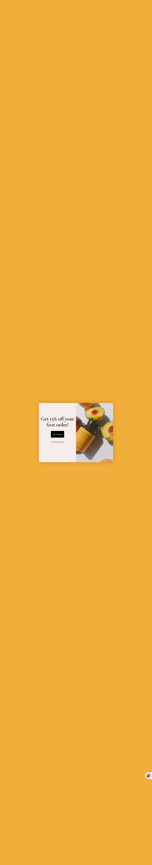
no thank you (57, 442)
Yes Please (57, 434)
